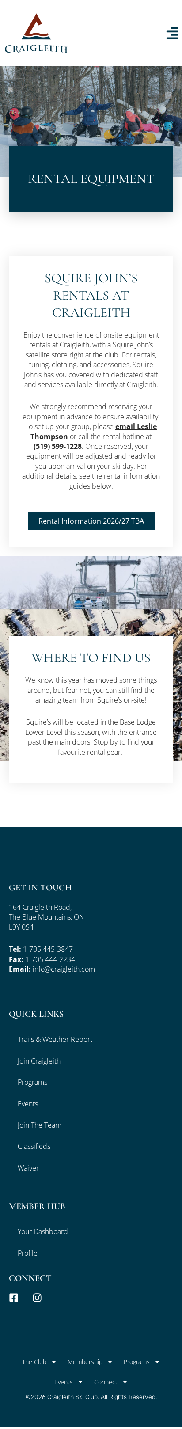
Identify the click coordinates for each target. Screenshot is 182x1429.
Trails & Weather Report (55, 1039)
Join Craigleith (39, 1061)
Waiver (28, 1168)
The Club (34, 1361)
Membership (85, 1361)
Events (28, 1104)
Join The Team (39, 1125)
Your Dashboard (43, 1231)
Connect (106, 1382)
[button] (91, 521)
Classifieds (34, 1146)
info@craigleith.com (64, 969)
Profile (28, 1253)
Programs (32, 1082)
